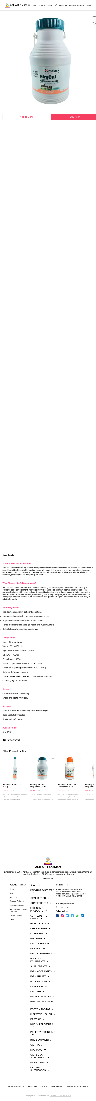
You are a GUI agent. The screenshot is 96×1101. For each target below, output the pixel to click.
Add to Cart (26, 117)
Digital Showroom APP (60, 1096)
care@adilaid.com (66, 903)
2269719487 (64, 907)
